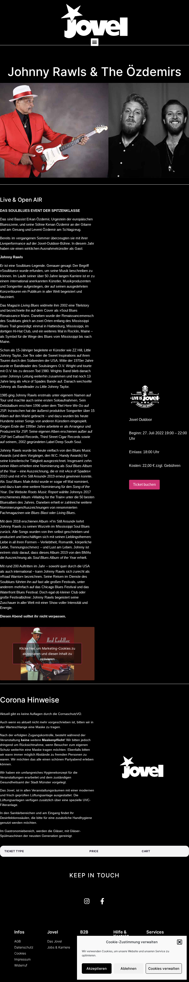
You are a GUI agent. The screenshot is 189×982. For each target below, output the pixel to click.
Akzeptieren (96, 968)
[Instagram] (87, 901)
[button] (179, 942)
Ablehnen (128, 968)
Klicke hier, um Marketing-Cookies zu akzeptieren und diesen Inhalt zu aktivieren (47, 653)
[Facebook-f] (102, 901)
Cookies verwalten (163, 968)
